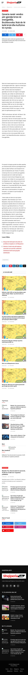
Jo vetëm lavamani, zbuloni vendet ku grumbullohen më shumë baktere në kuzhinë (17, 607)
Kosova (22, 669)
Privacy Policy (14, 665)
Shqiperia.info (16, 664)
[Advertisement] (14, 68)
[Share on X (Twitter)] (12, 34)
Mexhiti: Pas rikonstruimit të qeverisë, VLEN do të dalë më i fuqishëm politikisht (18, 407)
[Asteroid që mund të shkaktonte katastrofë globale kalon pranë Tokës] (5, 598)
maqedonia (5, 259)
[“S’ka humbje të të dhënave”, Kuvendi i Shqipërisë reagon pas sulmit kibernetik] (5, 416)
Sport (21, 671)
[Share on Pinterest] (19, 34)
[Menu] (3, 2)
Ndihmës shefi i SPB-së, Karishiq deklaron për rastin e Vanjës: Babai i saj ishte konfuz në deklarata (14, 294)
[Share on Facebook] (5, 34)
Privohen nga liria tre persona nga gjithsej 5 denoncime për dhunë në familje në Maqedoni (18, 488)
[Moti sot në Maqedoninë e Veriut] (14, 354)
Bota (11, 669)
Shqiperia (16, 669)
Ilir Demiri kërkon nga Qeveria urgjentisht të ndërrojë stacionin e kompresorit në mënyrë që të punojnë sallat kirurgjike (13, 318)
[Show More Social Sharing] (24, 34)
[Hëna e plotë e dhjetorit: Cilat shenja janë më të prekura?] (5, 437)
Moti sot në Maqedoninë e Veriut (10, 363)
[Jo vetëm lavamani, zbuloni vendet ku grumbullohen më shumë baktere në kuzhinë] (5, 607)
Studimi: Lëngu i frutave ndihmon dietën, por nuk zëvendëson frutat (16, 617)
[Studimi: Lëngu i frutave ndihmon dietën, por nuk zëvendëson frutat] (5, 617)
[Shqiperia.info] (14, 2)
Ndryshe (16, 671)
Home (7, 669)
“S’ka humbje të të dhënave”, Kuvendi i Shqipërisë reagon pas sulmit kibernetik (17, 416)
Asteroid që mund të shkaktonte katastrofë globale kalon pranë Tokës (17, 598)
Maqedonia (5, 10)
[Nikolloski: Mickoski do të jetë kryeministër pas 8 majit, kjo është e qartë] (14, 375)
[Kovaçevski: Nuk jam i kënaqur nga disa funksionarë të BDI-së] (14, 331)
